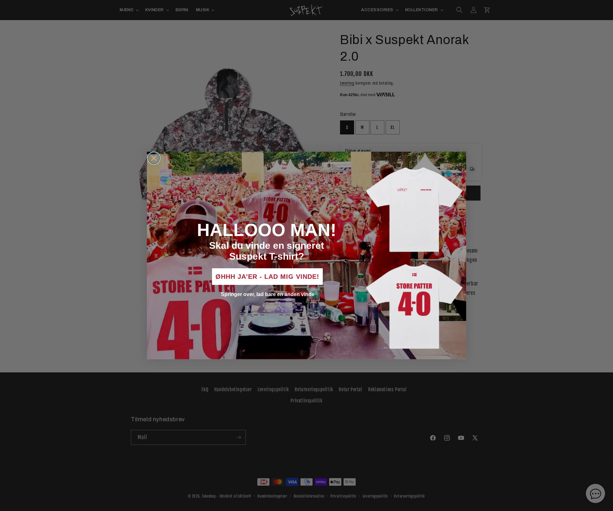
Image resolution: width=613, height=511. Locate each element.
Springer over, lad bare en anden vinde (267, 294)
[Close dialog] (154, 158)
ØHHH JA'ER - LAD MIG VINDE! (267, 276)
